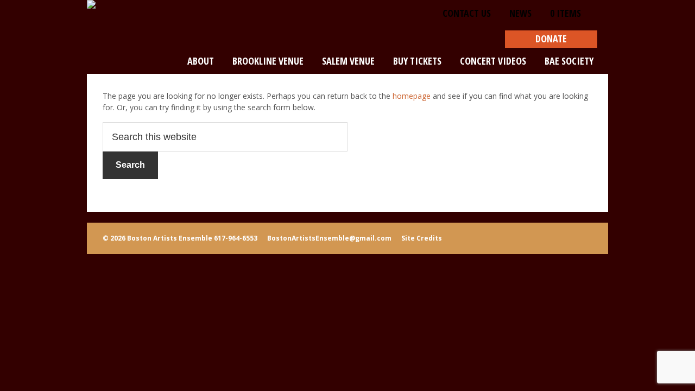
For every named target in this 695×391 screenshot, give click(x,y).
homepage (412, 96)
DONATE (551, 38)
